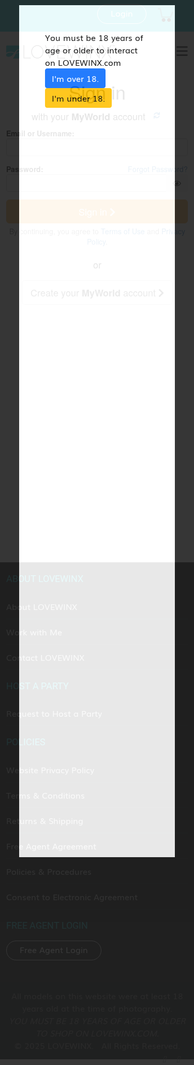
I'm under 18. (78, 98)
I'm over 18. (75, 78)
